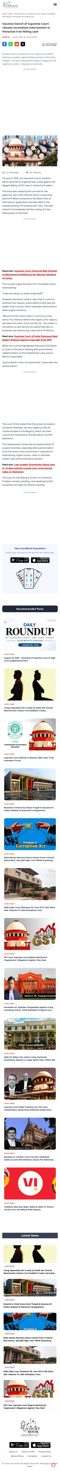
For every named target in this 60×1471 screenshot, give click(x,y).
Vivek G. (6, 37)
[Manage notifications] (53, 1465)
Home (4, 14)
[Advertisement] (30, 100)
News (10, 14)
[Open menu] (55, 4)
